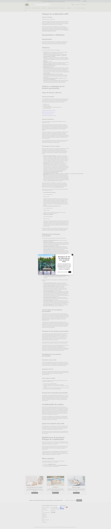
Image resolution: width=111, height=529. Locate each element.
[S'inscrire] (69, 272)
